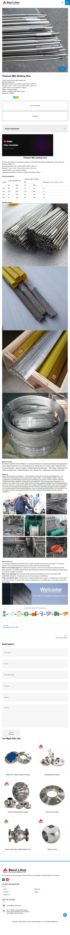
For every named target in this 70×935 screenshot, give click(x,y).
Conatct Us (6, 895)
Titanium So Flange (52, 812)
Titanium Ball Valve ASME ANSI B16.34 (18, 849)
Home (5, 889)
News (36, 892)
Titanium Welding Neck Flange (18, 812)
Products (5, 892)
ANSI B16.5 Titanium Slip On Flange (18, 775)
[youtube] (7, 879)
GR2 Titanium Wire (61, 638)
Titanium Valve (52, 849)
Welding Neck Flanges (52, 775)
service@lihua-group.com (14, 905)
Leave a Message (11, 733)
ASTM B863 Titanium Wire (10, 627)
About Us (37, 889)
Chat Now (35, 116)
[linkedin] (3, 879)
